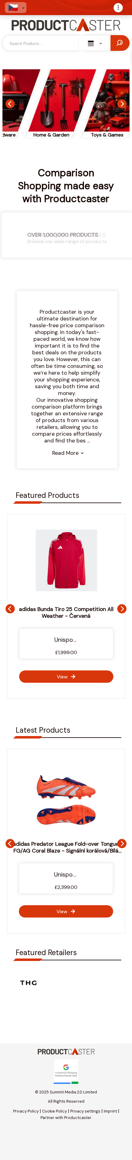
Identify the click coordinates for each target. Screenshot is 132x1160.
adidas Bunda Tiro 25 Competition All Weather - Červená (66, 612)
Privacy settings (85, 1111)
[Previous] (10, 103)
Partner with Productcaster (66, 1117)
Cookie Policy (54, 1111)
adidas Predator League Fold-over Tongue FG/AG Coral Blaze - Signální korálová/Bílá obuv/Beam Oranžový (66, 850)
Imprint (110, 1111)
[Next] (121, 103)
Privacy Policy (26, 1111)
